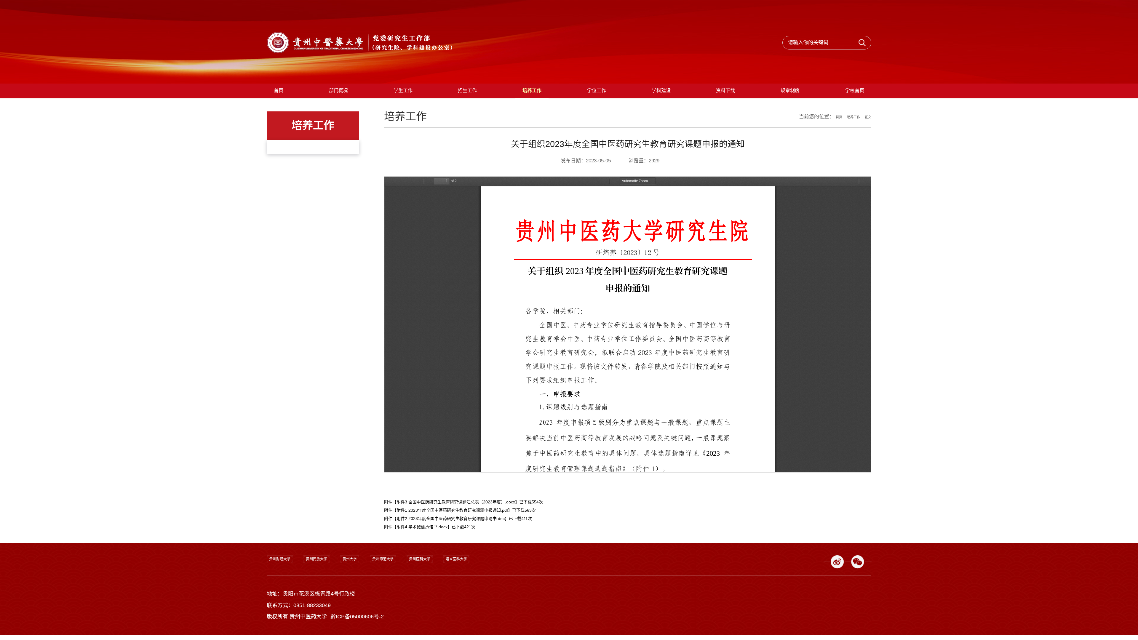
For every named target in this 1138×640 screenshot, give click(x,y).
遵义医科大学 (525, 581)
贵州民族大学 (336, 581)
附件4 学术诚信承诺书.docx (422, 540)
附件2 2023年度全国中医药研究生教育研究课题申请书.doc (451, 532)
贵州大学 (380, 581)
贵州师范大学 (425, 581)
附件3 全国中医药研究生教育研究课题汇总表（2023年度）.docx (456, 515)
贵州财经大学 (286, 581)
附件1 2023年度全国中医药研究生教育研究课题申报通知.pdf (452, 524)
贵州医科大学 (475, 581)
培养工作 (846, 130)
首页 (826, 130)
